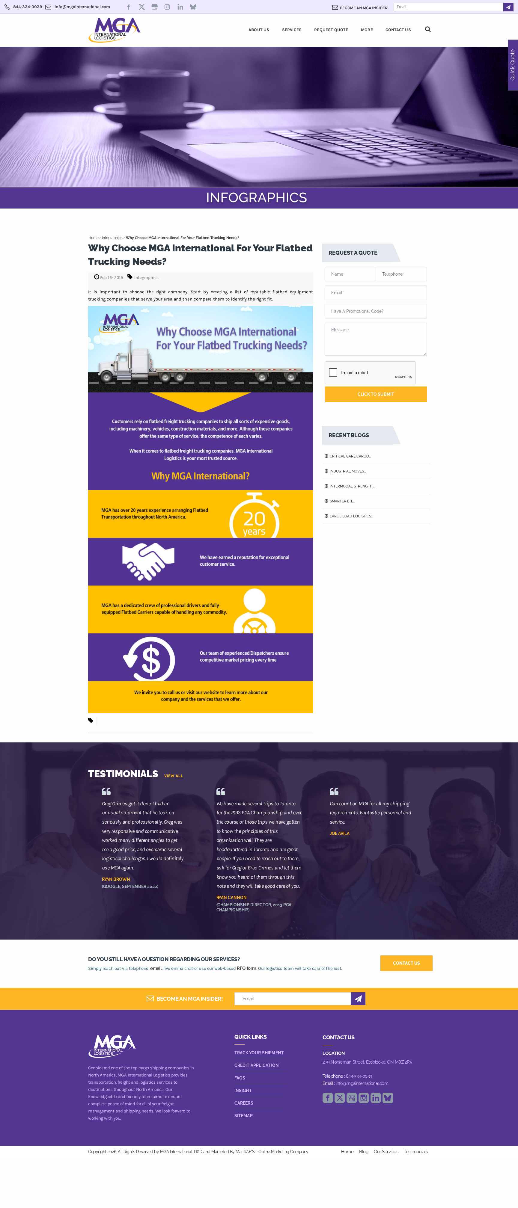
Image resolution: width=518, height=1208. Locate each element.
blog (363, 1151)
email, (156, 968)
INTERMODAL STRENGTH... (352, 486)
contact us (406, 963)
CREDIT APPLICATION (256, 1065)
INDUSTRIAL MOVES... (348, 471)
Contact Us (398, 29)
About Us (259, 29)
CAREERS (243, 1103)
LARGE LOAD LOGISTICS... (351, 516)
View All (173, 776)
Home (93, 238)
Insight (243, 1090)
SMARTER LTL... (342, 501)
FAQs (240, 1078)
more (367, 29)
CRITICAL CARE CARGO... (350, 456)
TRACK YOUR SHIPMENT (259, 1052)
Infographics (112, 238)
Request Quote (331, 29)
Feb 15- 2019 (111, 277)
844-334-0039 (359, 1076)
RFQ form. (247, 968)
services (292, 29)
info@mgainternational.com (362, 1083)
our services (386, 1151)
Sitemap (243, 1115)
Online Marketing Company (283, 1151)
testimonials (415, 1151)
